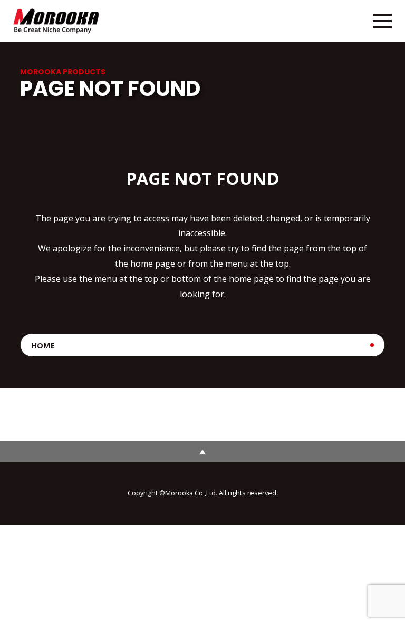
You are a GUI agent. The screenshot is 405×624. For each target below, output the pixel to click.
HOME (43, 345)
